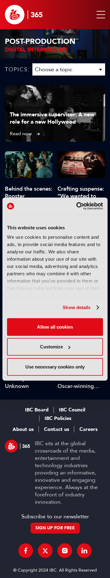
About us (23, 429)
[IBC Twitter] (45, 550)
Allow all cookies (55, 326)
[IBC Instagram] (64, 550)
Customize (51, 346)
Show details (76, 307)
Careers (88, 429)
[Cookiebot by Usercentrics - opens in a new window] (77, 206)
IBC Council (72, 410)
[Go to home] (23, 14)
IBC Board (37, 410)
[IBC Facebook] (25, 550)
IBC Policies (58, 418)
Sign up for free (55, 528)
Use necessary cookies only (55, 366)
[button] (99, 14)
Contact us (56, 429)
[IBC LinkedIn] (84, 550)
